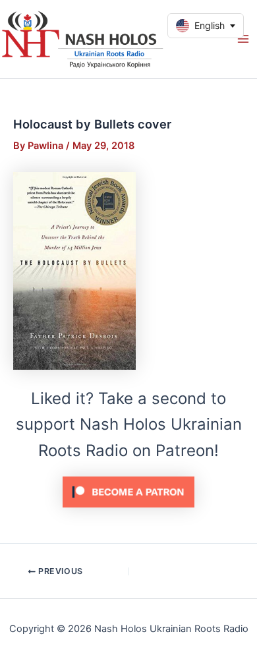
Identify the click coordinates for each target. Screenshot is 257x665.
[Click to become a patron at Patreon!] (128, 492)
